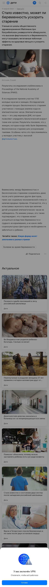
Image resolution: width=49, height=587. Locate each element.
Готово (24, 583)
